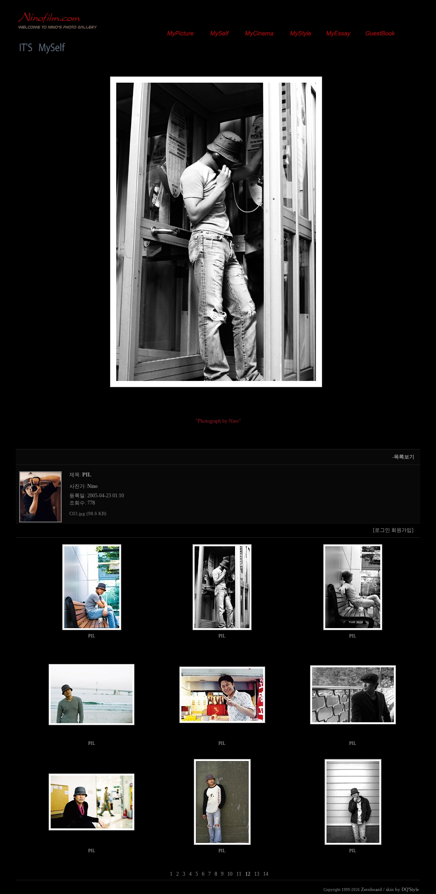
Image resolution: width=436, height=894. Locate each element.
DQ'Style (410, 889)
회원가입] (403, 530)
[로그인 (381, 530)
